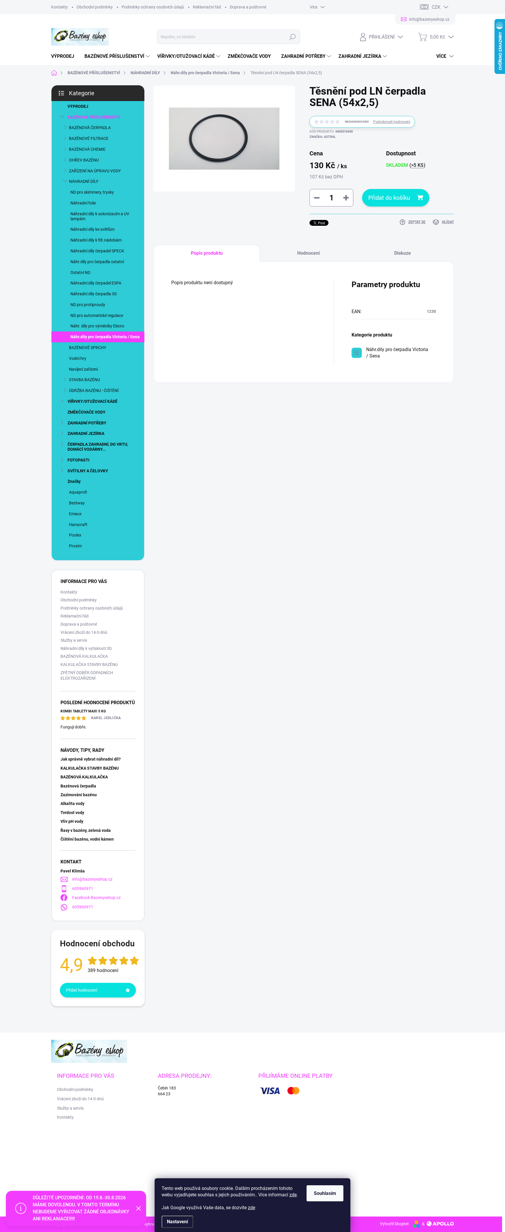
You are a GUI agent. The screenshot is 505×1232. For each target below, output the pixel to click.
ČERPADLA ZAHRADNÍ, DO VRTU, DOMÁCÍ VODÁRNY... (98, 447)
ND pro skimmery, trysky (92, 192)
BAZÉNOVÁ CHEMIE (87, 149)
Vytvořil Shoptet (394, 1223)
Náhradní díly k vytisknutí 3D (86, 648)
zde (293, 1195)
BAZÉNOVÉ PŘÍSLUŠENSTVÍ (94, 117)
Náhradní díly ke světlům (92, 229)
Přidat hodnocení (81, 990)
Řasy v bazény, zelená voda (85, 830)
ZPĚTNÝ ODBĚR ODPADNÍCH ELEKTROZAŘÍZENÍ (86, 675)
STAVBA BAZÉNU (84, 379)
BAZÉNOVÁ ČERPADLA (90, 127)
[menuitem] (65, 56)
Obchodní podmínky (95, 7)
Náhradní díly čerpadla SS (93, 293)
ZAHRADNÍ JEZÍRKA (86, 433)
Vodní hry (77, 358)
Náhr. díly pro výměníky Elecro (97, 326)
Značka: (322, 137)
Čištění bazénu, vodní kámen (87, 839)
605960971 (82, 888)
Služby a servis (73, 640)
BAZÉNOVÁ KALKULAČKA (84, 656)
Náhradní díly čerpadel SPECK (97, 251)
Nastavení (177, 1221)
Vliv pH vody (71, 821)
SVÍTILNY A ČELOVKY (88, 470)
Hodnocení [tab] (308, 253)
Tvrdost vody (72, 812)
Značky (74, 481)
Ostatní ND (80, 272)
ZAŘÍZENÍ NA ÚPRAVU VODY (95, 171)
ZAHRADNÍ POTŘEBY (87, 423)
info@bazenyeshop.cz (92, 879)
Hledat (292, 36)
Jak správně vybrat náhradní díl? (90, 759)
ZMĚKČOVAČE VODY (87, 412)
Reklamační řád (207, 7)
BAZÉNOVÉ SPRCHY (87, 347)
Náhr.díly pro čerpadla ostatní (97, 261)
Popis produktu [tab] (207, 253)
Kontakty (59, 7)
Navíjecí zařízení (83, 369)
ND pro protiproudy (87, 304)
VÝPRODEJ (78, 106)
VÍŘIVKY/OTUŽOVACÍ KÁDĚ (92, 401)
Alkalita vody (72, 803)
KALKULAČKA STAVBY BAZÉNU (89, 664)
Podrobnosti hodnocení (391, 122)
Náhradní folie (83, 203)
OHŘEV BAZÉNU (84, 160)
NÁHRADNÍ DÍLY (83, 181)
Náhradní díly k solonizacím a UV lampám (99, 216)
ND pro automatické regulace (96, 315)
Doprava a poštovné (248, 7)
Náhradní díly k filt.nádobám (96, 240)
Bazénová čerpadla (78, 786)
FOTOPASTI (78, 460)
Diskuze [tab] (402, 253)
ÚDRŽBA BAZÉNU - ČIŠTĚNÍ (94, 390)
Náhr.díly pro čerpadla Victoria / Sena (105, 336)
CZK (436, 7)
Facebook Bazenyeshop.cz (96, 897)
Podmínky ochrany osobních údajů (153, 7)
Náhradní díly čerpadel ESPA (95, 283)
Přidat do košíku (389, 197)
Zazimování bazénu (78, 794)
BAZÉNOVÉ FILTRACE (88, 138)
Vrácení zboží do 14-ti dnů (83, 632)
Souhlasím (325, 1193)
